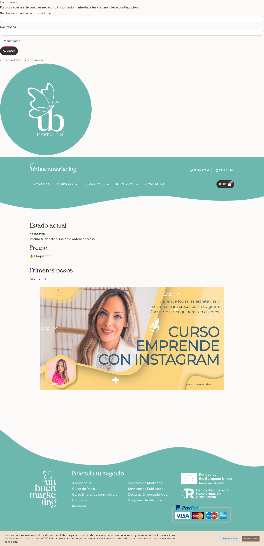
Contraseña (8, 27)
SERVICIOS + (94, 184)
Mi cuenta (79, 506)
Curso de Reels (83, 489)
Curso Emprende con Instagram (96, 494)
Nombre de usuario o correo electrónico (26, 13)
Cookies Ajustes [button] (230, 539)
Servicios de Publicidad (146, 489)
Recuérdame (11, 41)
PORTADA (41, 184)
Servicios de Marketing (145, 483)
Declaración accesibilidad (148, 494)
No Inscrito (37, 234)
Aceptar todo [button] (250, 539)
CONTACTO (154, 184)
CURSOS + (65, 184)
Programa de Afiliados (145, 500)
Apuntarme (38, 278)
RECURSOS (125, 184)
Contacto (79, 500)
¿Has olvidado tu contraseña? (21, 60)
